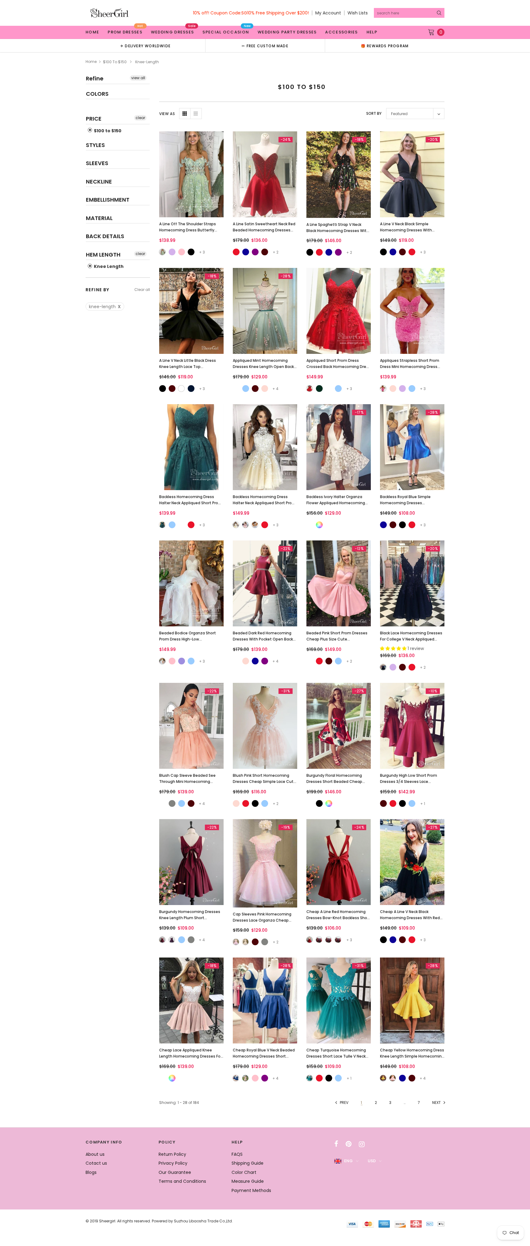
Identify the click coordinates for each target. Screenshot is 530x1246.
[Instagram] (362, 1144)
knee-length (105, 307)
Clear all (142, 289)
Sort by (374, 113)
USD (372, 1161)
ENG (348, 1161)
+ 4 (275, 388)
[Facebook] (336, 1144)
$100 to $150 (115, 61)
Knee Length (108, 266)
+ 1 (422, 803)
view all (138, 77)
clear (140, 117)
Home (91, 61)
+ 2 (275, 252)
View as (167, 113)
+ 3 (202, 252)
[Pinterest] (348, 1144)
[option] (145, 45)
